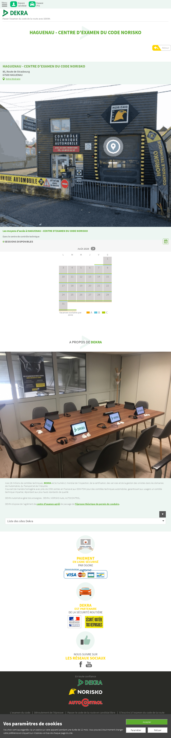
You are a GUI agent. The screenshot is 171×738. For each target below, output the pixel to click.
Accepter (147, 722)
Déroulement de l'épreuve (48, 712)
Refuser (157, 730)
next (93, 248)
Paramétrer (136, 730)
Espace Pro (39, 4)
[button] (85, 514)
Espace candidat (22, 4)
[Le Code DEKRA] (15, 13)
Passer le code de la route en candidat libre (91, 712)
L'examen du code (20, 712)
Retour (165, 47)
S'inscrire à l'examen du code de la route (141, 712)
